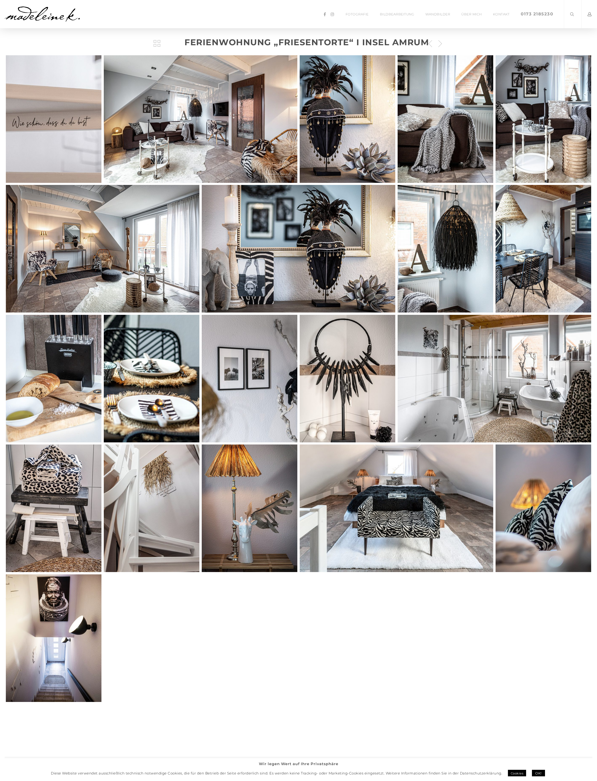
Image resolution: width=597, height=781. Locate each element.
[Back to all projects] (156, 43)
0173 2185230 (537, 14)
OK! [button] (538, 773)
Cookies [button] (517, 773)
